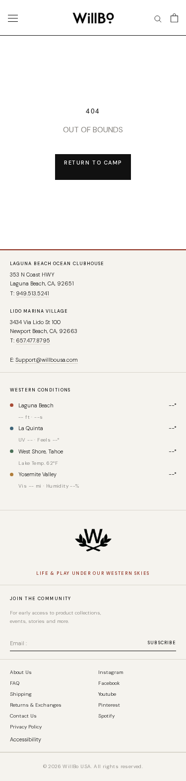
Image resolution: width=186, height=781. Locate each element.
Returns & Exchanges (36, 705)
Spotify (106, 716)
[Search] (158, 18)
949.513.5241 (32, 293)
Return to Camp (93, 162)
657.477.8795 (33, 340)
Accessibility (25, 739)
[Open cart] (174, 18)
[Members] (93, 540)
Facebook (109, 683)
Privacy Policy (26, 727)
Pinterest (109, 705)
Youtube (107, 694)
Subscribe (162, 643)
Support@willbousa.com (46, 359)
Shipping (21, 694)
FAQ (14, 683)
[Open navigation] (13, 18)
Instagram (110, 672)
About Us (21, 672)
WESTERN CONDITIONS (40, 390)
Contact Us (23, 716)
